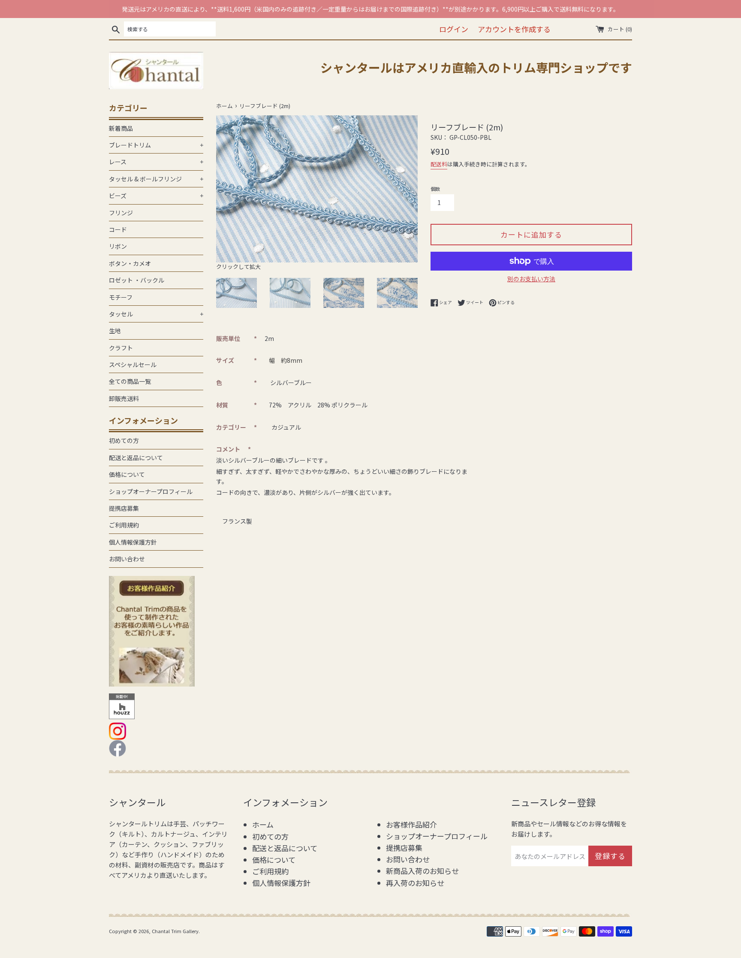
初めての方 (124, 440)
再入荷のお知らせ (415, 882)
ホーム (263, 824)
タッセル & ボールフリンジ (156, 179)
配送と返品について (136, 457)
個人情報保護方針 (133, 542)
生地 (115, 330)
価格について (127, 474)
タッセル (156, 314)
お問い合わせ (127, 558)
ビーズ (156, 195)
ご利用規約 (124, 525)
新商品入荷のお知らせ (422, 870)
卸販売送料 (124, 398)
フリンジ (121, 212)
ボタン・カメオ (130, 263)
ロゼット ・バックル (136, 280)
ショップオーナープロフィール (151, 491)
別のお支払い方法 (531, 278)
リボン (118, 246)
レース (156, 161)
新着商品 (121, 128)
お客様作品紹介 (411, 824)
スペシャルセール (133, 364)
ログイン (453, 29)
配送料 (439, 164)
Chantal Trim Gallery (175, 931)
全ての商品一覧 (130, 381)
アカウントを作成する (514, 29)
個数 (435, 188)
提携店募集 (124, 508)
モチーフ (121, 297)
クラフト (121, 347)
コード (118, 229)
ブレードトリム (156, 145)
